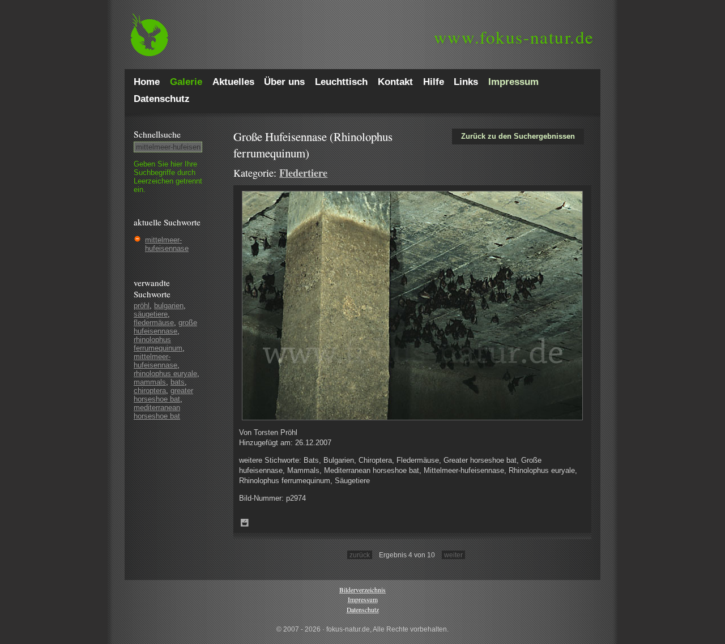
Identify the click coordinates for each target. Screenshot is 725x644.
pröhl (142, 305)
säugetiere (151, 314)
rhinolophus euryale (165, 373)
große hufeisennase (165, 326)
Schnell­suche (157, 134)
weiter (453, 554)
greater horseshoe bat (163, 394)
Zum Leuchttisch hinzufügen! (245, 523)
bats (177, 382)
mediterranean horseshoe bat (157, 411)
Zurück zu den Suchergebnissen (518, 136)
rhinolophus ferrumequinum (158, 343)
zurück (359, 554)
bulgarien (169, 305)
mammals (150, 382)
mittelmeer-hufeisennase (167, 244)
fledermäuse (154, 322)
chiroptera (150, 390)
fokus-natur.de (514, 37)
